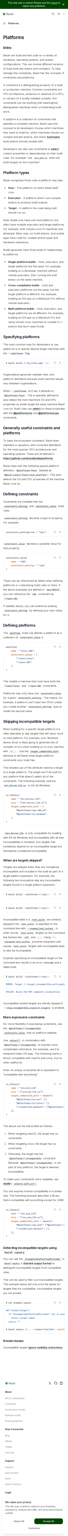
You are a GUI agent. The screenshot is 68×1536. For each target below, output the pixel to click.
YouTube (9, 1452)
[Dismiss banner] (63, 4)
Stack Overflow (13, 1484)
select (55, 149)
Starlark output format (37, 1263)
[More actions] (63, 14)
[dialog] (34, 1515)
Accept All (48, 1521)
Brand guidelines (14, 1421)
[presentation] (34, 363)
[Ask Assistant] (60, 363)
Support (9, 1467)
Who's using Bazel (15, 1398)
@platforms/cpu (48, 413)
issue (54, 2)
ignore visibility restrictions (45, 1347)
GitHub (8, 1441)
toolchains (53, 137)
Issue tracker (12, 1472)
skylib (6, 1183)
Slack (8, 1478)
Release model (13, 1415)
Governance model (15, 1409)
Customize (34, 1528)
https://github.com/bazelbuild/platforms (28, 458)
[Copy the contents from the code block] (55, 363)
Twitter (8, 1447)
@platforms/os (22, 413)
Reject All (19, 1521)
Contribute (10, 1404)
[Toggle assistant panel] (59, 13)
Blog (7, 1435)
